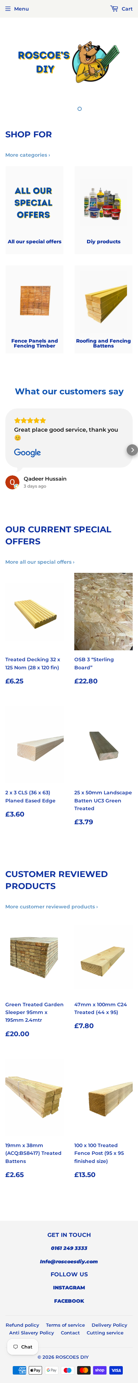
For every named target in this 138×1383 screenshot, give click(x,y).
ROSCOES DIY (72, 1357)
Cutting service (105, 1332)
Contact (70, 1332)
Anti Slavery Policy (31, 1332)
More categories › (27, 155)
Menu (21, 9)
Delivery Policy (109, 1325)
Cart (126, 9)
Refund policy (22, 1325)
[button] (5, 450)
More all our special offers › (40, 562)
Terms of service (65, 1325)
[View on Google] (27, 453)
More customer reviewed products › (51, 906)
